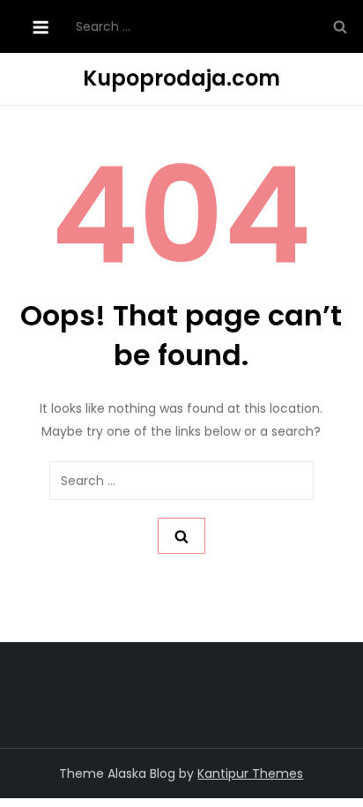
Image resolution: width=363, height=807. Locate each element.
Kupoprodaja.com (181, 78)
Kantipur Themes (250, 773)
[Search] (340, 26)
